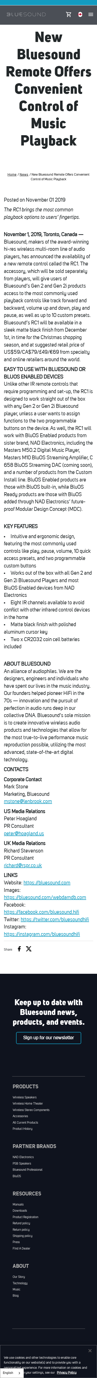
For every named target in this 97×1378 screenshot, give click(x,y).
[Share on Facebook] (19, 949)
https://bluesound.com (47, 883)
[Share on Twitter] (29, 949)
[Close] (90, 1350)
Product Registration (25, 1217)
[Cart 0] (68, 13)
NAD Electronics (23, 1157)
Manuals (18, 1204)
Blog (16, 1295)
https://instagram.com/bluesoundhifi (42, 934)
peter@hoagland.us (24, 834)
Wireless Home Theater (28, 1103)
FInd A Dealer (21, 1248)
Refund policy (21, 1223)
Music (16, 1289)
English (8, 1373)
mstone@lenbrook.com (28, 801)
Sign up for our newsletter (48, 1037)
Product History (22, 1129)
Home (12, 174)
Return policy (21, 1229)
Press (16, 1242)
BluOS (17, 1176)
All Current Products (25, 1122)
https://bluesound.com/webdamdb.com (45, 897)
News (24, 174)
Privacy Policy (67, 1372)
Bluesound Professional (27, 1170)
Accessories (20, 1116)
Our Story (19, 1277)
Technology (20, 1283)
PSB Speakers (22, 1163)
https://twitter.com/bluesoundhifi (55, 920)
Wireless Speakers (24, 1097)
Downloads (20, 1210)
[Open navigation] (90, 14)
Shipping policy (22, 1236)
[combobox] (12, 1373)
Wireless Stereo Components (31, 1110)
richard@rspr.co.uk (23, 865)
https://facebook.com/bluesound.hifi (41, 912)
